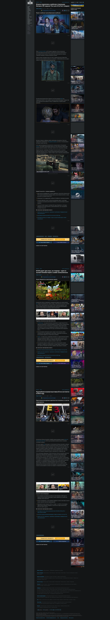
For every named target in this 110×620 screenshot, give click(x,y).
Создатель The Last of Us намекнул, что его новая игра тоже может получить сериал (77, 544)
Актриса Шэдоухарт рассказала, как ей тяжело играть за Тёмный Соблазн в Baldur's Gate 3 (77, 441)
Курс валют (55, 576)
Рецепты (40, 599)
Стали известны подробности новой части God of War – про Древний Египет (77, 375)
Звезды (74, 599)
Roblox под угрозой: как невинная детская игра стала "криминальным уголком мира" (77, 338)
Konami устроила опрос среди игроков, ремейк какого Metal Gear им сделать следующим (77, 251)
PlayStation (50, 236)
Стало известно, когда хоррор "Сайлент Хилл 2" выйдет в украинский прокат (77, 27)
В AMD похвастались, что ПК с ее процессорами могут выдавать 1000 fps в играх (77, 413)
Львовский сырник (43, 605)
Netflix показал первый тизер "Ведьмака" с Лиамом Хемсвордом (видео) (77, 469)
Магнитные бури (57, 581)
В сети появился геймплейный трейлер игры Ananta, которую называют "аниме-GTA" (77, 36)
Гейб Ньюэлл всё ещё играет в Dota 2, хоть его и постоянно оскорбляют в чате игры (77, 563)
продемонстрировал (53, 141)
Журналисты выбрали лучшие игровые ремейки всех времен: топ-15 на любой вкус (77, 356)
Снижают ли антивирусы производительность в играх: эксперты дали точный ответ (77, 506)
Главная (29, 6)
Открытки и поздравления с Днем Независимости (70, 597)
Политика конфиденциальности (51, 617)
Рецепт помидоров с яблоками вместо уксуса (44, 607)
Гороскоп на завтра (47, 585)
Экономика (29, 10)
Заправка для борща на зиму (65, 605)
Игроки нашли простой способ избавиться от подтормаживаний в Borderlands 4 (77, 394)
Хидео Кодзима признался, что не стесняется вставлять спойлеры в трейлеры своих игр (77, 232)
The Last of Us (55, 236)
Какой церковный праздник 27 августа (52, 595)
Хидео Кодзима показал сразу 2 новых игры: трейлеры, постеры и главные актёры (77, 168)
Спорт (28, 14)
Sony (46, 236)
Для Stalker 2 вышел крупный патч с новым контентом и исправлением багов (77, 119)
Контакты (29, 33)
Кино (48, 599)
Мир (28, 11)
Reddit (61, 98)
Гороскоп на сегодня (40, 585)
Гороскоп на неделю (44, 584)
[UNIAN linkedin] (53, 609)
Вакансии (29, 32)
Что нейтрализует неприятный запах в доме (56, 593)
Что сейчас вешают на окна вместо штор (43, 593)
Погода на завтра (46, 581)
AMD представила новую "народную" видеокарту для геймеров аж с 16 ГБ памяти (76, 366)
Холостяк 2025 (44, 599)
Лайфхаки (51, 599)
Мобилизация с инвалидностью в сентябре (56, 570)
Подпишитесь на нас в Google (49, 10)
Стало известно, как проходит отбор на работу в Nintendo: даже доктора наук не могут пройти (77, 525)
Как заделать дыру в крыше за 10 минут (43, 589)
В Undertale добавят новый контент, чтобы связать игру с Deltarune (77, 309)
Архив (28, 31)
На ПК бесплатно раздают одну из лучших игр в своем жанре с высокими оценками (77, 384)
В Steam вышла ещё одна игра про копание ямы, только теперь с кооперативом (77, 431)
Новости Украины (40, 572)
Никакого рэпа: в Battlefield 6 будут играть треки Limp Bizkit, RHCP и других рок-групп (77, 347)
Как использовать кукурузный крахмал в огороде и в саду (46, 603)
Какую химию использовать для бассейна (69, 589)
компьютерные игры (40, 236)
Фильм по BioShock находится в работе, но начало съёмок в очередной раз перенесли (77, 478)
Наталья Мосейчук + (46, 570)
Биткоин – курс (44, 579)
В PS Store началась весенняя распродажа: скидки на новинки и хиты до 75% (52, 349)
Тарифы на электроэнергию (61, 576)
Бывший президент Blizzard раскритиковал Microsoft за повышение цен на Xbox (76, 260)
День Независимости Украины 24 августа (56, 597)
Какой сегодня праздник (41, 595)
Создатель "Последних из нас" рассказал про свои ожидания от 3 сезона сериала (77, 450)
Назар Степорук (39, 8)
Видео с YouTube (30, 25)
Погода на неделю (52, 581)
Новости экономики (40, 576)
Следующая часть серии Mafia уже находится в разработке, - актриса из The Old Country (78, 110)
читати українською (65, 2)
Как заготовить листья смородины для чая (74, 590)
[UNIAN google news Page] (55, 609)
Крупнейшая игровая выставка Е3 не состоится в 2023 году (48, 215)
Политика (29, 9)
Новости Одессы (39, 574)
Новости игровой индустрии (76, 9)
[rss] (60, 609)
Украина (29, 8)
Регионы (29, 13)
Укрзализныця (39, 579)
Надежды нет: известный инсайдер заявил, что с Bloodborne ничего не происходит (77, 300)
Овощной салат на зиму (50, 605)
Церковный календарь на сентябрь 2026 (43, 597)
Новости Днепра (46, 572)
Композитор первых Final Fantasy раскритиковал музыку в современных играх (77, 488)
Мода (58, 599)
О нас (58, 617)
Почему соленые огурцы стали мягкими (56, 589)
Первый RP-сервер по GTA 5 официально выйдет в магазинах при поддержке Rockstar (77, 82)
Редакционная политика (64, 617)
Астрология (55, 599)
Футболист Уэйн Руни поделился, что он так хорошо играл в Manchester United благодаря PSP (77, 140)
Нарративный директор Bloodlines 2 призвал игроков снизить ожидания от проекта (77, 553)
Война (28, 7)
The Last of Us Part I (42, 51)
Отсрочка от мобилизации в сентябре (71, 572)
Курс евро (51, 576)
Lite (37, 599)
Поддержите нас (77, 5)
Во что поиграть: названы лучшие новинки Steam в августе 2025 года (77, 403)
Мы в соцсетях (71, 617)
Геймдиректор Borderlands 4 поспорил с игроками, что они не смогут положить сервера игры (77, 497)
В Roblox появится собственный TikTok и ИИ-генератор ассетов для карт (77, 459)
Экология (29, 12)
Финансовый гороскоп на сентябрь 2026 (54, 584)
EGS (37, 303)
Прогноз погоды (40, 581)
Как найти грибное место (63, 590)
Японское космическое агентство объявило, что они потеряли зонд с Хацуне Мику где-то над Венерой (77, 279)
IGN (44, 444)
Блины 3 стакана (57, 605)
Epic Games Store (48, 357)
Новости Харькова (52, 572)
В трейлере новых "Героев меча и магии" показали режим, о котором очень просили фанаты (77, 328)
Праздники (61, 599)
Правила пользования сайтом (40, 617)
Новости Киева (63, 572)
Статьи (29, 26)
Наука (28, 15)
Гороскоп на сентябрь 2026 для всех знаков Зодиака (68, 584)
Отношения (70, 599)
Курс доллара (47, 576)
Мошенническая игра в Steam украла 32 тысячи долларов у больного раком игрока (77, 196)
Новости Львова (58, 572)
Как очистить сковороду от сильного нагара (43, 590)
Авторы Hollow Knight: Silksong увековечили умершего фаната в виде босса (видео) (77, 422)
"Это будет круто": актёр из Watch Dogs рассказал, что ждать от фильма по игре (77, 91)
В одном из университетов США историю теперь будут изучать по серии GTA (77, 319)
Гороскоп (38, 584)
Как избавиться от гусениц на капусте (61, 603)
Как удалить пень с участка (55, 590)
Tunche (38, 336)
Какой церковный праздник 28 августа (64, 595)
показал (37, 146)
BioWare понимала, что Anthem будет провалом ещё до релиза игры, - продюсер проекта (77, 516)
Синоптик (68, 581)
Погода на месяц (63, 581)
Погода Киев (72, 581)
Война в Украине (40, 570)
